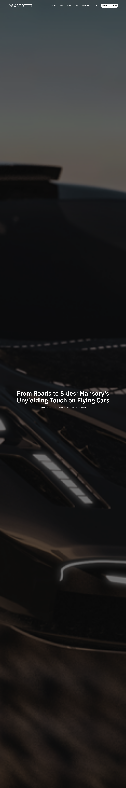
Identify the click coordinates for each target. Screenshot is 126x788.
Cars (61, 6)
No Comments (81, 408)
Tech (77, 6)
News (69, 6)
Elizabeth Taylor (62, 408)
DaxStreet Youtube (109, 6)
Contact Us (86, 6)
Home (54, 6)
